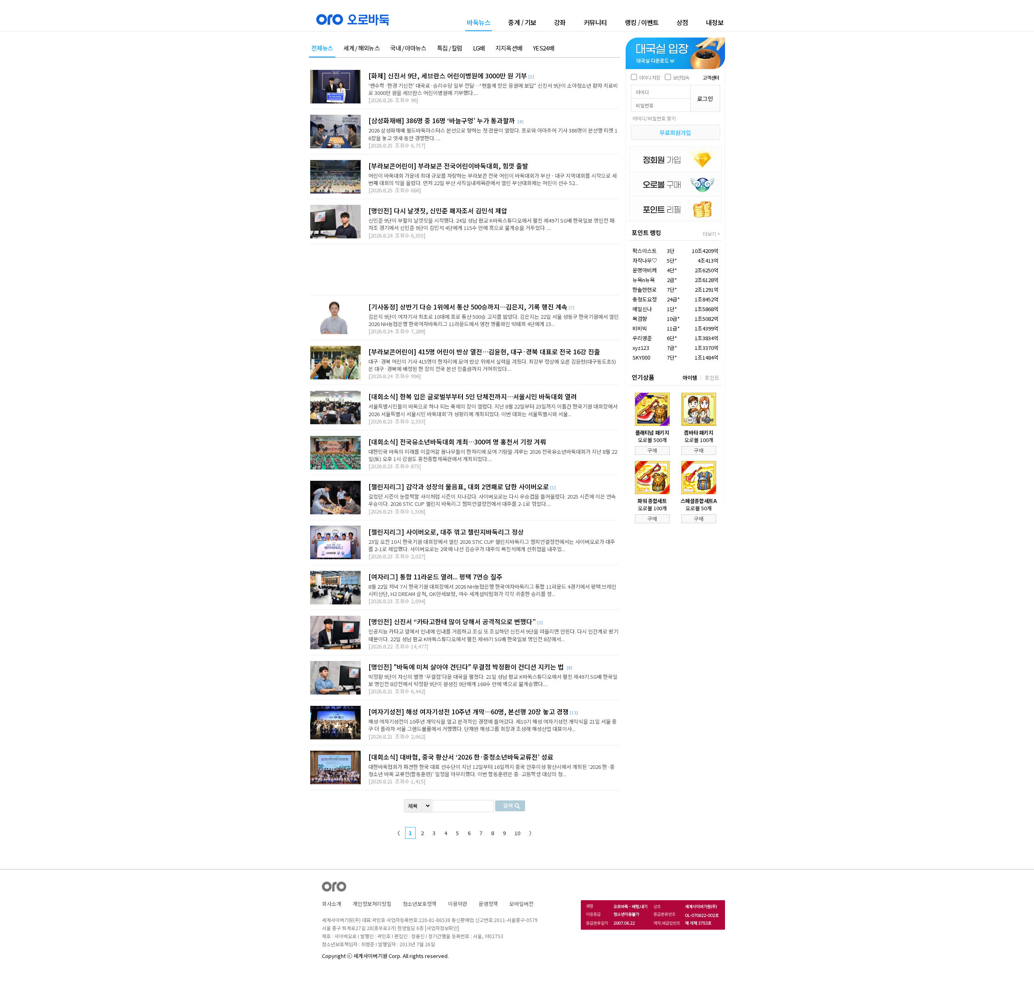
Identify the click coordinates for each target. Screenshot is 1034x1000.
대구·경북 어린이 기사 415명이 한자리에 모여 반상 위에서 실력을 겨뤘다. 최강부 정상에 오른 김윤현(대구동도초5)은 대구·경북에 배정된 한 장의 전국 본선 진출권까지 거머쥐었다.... (492, 365)
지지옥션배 (509, 48)
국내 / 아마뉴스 (408, 48)
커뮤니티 (595, 22)
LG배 (479, 48)
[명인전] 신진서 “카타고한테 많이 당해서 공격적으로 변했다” (452, 621)
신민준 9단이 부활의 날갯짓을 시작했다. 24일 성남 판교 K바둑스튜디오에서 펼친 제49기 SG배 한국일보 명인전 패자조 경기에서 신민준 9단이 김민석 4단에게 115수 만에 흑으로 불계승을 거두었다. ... (491, 224)
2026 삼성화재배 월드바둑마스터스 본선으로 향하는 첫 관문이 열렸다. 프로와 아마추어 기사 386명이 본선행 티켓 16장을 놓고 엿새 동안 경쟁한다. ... (493, 133)
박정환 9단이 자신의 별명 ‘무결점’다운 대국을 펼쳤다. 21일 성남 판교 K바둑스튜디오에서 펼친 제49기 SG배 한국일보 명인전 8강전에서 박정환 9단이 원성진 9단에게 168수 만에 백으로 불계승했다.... (493, 680)
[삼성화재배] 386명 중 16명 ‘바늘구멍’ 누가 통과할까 (442, 120)
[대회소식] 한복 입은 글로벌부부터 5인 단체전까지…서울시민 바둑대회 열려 (472, 396)
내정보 (715, 22)
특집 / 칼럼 (449, 48)
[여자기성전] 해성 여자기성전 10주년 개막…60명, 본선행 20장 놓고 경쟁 (468, 711)
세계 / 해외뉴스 (361, 48)
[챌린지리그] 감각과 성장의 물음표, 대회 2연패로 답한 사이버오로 (458, 486)
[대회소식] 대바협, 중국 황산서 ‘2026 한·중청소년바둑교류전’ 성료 (460, 757)
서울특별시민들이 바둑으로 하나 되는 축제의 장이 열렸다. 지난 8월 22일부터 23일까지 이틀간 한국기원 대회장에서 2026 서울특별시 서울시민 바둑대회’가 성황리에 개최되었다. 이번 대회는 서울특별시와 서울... (493, 409)
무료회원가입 (675, 132)
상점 (682, 22)
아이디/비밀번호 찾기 (654, 118)
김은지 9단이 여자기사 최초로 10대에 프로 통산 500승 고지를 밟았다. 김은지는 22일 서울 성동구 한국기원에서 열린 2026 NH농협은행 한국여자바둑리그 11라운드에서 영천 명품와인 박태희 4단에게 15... (493, 320)
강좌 (560, 22)
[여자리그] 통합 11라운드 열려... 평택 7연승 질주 (435, 576)
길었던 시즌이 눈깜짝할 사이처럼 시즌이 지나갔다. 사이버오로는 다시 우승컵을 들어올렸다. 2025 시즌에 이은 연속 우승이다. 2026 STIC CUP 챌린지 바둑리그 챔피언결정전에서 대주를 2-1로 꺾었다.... (492, 500)
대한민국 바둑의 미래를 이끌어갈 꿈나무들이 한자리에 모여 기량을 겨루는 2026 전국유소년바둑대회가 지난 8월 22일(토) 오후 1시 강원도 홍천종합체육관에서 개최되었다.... (492, 455)
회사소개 (331, 903)
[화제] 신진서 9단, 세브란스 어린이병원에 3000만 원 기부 (447, 75)
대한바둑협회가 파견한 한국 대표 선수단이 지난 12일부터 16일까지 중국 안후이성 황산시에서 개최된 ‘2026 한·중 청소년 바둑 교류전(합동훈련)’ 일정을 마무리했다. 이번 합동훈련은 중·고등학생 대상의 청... (491, 770)
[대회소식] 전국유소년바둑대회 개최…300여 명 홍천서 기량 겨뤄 (457, 441)
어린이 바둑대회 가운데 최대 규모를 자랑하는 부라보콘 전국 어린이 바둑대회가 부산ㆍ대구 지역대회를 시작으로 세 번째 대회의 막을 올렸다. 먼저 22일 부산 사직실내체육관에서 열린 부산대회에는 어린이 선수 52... (492, 179)
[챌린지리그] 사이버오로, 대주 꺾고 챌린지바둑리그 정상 (446, 532)
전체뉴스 (322, 48)
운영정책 (488, 903)
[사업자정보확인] (442, 927)
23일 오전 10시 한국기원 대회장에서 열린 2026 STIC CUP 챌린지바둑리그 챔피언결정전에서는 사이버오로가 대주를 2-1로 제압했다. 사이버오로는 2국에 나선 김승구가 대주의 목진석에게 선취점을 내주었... (491, 545)
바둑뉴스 (478, 23)
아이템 (690, 377)
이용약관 (457, 903)
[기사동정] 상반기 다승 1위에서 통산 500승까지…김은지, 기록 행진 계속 (467, 307)
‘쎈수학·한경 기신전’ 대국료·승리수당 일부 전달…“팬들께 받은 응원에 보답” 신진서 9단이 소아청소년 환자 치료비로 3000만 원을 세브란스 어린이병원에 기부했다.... (493, 89)
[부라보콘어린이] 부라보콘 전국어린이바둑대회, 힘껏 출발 (448, 166)
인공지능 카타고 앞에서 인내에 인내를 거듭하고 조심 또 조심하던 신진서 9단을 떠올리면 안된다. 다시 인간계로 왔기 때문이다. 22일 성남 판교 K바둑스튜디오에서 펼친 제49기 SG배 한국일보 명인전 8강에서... (493, 634)
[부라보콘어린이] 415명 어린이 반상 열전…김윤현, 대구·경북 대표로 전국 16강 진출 (484, 351)
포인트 (712, 377)
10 (517, 833)
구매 (652, 450)
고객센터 (711, 77)
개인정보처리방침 (372, 903)
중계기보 (522, 22)
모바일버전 (521, 903)
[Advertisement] (464, 269)
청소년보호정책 (420, 903)
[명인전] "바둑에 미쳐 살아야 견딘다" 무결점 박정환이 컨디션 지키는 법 (466, 667)
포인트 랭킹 (646, 232)
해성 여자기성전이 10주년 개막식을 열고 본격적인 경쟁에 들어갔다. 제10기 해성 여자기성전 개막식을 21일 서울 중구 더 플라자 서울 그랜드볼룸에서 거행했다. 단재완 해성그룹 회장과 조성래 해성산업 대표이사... (492, 725)
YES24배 (543, 48)
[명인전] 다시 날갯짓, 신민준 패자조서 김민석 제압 (437, 210)
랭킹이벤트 (642, 22)
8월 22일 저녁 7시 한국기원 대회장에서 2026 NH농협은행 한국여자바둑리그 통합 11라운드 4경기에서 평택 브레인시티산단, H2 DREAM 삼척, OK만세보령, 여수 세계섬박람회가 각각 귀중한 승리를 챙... (492, 590)
